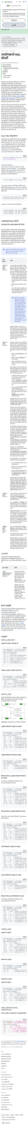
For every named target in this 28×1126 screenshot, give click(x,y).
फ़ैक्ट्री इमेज (3, 1063)
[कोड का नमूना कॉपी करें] (26, 156)
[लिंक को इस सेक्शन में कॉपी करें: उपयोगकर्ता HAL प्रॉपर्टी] (19, 221)
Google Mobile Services (6, 1104)
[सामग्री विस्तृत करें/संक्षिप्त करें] (18, 63)
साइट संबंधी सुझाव (10, 1117)
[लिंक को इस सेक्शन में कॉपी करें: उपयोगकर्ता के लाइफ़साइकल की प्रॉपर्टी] (2, 227)
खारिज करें (14, 20)
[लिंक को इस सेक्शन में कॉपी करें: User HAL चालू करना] (18, 136)
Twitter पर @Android (6, 1074)
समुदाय (12, 1115)
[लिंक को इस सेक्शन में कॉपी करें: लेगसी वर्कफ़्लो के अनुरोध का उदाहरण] (21, 847)
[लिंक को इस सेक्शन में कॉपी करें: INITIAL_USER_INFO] (16, 640)
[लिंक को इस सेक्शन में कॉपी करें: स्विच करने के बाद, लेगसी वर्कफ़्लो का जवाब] (25, 896)
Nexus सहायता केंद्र (5, 1100)
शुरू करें (14, 25)
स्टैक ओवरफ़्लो (4, 1107)
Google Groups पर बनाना (6, 1086)
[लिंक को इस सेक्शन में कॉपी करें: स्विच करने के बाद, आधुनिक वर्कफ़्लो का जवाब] (2, 813)
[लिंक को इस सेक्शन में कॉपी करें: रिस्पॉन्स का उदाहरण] (12, 960)
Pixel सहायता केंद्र (4, 1097)
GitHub (3, 1068)
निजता (3, 1117)
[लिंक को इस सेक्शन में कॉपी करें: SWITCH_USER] (12, 694)
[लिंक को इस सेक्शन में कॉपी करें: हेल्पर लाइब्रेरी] (12, 606)
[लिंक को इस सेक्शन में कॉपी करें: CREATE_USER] (12, 929)
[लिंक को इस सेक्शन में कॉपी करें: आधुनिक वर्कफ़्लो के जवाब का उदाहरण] (22, 755)
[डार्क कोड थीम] (24, 156)
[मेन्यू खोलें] (2, 2)
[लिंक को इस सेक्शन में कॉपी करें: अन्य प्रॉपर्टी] (9, 554)
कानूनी (16, 1115)
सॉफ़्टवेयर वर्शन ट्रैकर (5, 1109)
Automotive (12, 51)
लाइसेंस (21, 1115)
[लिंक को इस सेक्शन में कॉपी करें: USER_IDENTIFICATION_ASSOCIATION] (12, 1010)
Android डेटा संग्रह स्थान (6, 1054)
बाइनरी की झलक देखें (5, 1061)
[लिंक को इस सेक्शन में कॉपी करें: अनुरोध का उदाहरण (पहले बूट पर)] (20, 643)
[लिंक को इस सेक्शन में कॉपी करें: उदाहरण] (8, 637)
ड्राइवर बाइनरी (3, 1066)
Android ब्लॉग (4, 1079)
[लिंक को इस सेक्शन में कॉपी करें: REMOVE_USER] (13, 979)
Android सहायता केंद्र (5, 1095)
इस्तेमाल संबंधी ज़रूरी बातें (6, 1056)
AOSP (2, 51)
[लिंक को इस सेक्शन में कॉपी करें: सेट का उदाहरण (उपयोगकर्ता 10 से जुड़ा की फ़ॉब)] (2, 1015)
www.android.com (5, 1102)
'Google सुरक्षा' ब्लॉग (5, 1081)
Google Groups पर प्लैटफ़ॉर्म (7, 1084)
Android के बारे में (5, 1115)
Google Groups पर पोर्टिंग (6, 1089)
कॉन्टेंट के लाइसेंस (20, 1041)
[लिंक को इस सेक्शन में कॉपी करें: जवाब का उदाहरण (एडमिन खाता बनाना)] (23, 670)
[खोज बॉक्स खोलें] (17, 2)
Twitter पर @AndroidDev (7, 1077)
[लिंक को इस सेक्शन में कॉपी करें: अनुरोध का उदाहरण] (12, 933)
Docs (7, 51)
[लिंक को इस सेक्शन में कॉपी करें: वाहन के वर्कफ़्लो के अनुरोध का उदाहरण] (22, 875)
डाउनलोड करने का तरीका (6, 1059)
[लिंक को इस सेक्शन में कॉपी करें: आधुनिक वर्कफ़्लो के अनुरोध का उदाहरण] (23, 726)
